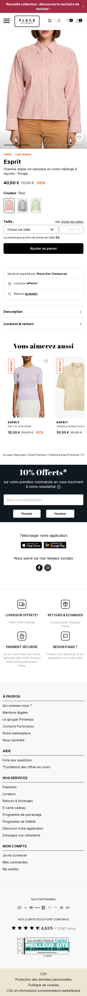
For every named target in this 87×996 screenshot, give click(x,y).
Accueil (7, 455)
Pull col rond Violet (19, 426)
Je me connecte (15, 855)
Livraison (9, 794)
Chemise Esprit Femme (63, 455)
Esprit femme (37, 455)
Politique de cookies (43, 985)
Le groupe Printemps (18, 719)
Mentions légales (15, 712)
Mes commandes (15, 862)
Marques (20, 455)
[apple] (31, 545)
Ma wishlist (11, 869)
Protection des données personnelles (43, 979)
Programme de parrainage (22, 814)
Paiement (10, 787)
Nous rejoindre (14, 740)
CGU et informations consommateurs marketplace (43, 990)
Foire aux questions (17, 760)
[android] (55, 545)
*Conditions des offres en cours (26, 767)
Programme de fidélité (19, 821)
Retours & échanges (18, 801)
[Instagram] (47, 567)
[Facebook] (39, 567)
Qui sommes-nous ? (17, 705)
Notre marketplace (17, 733)
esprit (12, 161)
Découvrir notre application (23, 828)
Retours (26, 293)
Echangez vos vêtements (21, 835)
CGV (43, 974)
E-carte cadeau (14, 808)
